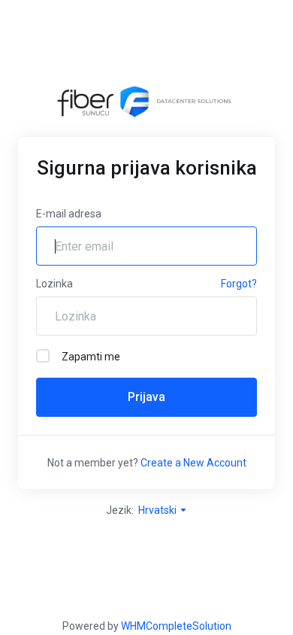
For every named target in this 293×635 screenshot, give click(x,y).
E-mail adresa (68, 214)
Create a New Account (193, 463)
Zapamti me (91, 357)
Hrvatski (158, 510)
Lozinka (54, 284)
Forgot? (239, 284)
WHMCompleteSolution (176, 626)
